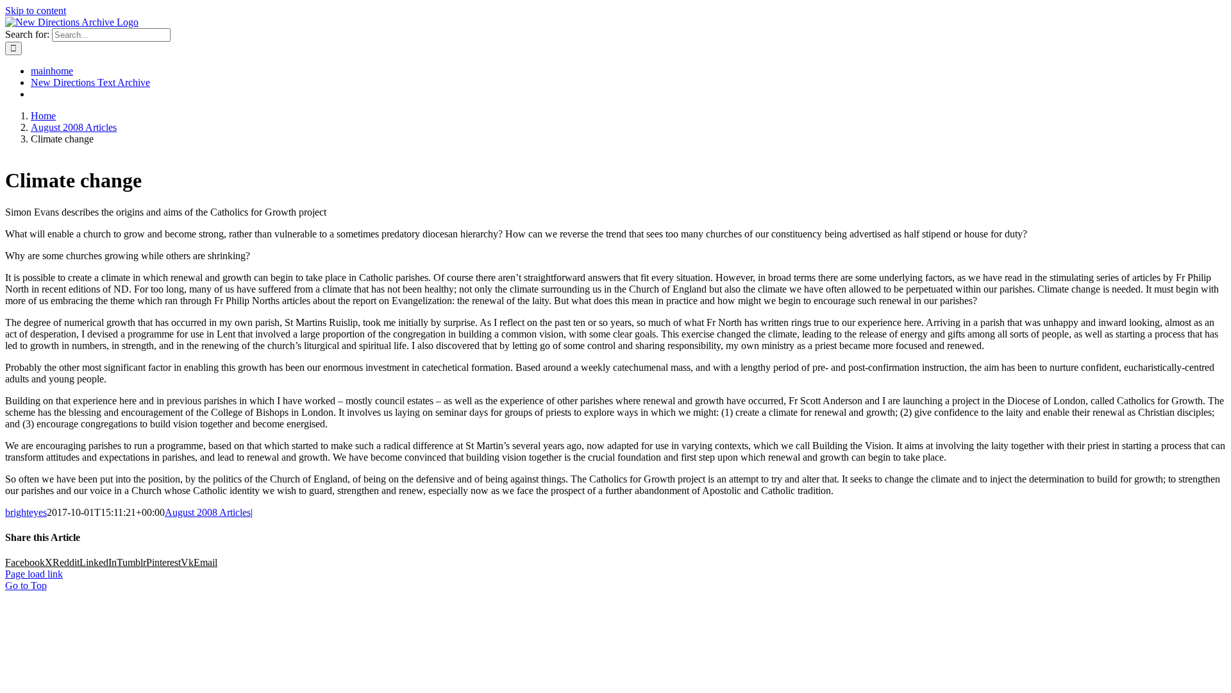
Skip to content (35, 10)
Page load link (34, 574)
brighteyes (26, 512)
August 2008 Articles (208, 512)
